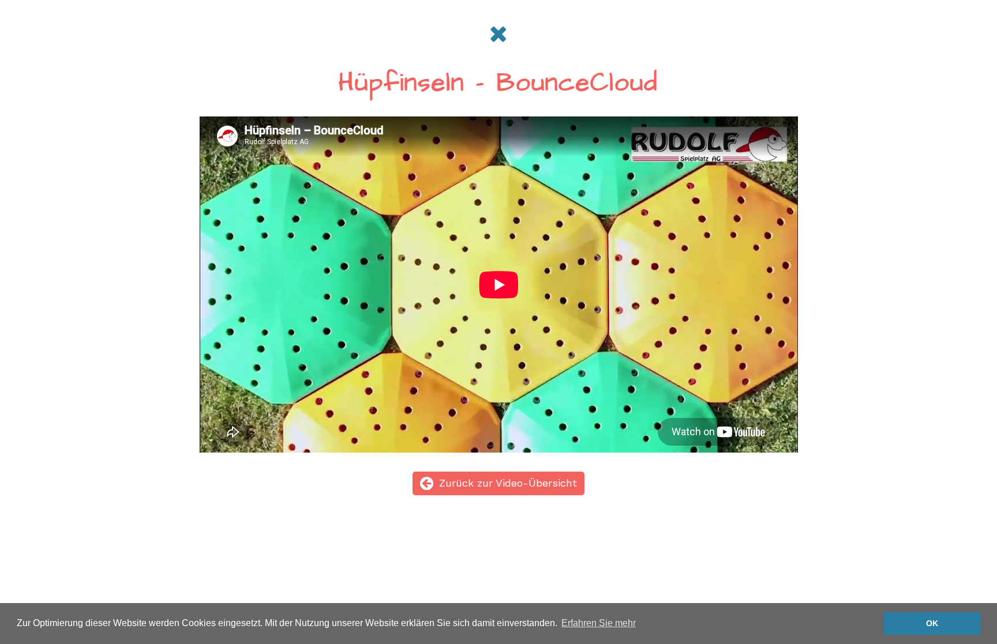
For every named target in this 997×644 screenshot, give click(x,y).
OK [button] (932, 623)
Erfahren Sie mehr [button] (598, 623)
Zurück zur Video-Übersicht (508, 483)
